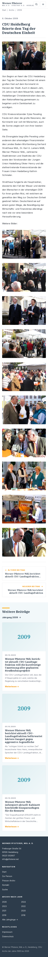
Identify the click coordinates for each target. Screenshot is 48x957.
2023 (4, 906)
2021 (4, 911)
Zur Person (7, 876)
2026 (4, 902)
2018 (23, 915)
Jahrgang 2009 (10, 617)
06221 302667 (8, 855)
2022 (23, 906)
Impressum (7, 932)
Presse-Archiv (8, 880)
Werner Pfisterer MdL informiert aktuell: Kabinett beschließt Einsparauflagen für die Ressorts (22, 806)
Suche (5, 889)
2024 (23, 902)
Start (4, 10)
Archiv (11, 10)
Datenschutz (8, 936)
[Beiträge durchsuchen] (36, 4)
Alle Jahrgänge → (10, 919)
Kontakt (5, 885)
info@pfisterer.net (10, 859)
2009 (19, 10)
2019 (4, 915)
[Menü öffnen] (43, 4)
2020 (23, 911)
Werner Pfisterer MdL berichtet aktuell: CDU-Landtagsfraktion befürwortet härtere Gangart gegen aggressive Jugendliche (23, 736)
